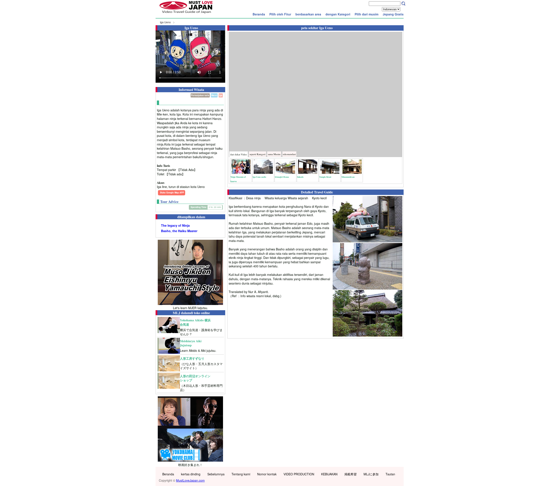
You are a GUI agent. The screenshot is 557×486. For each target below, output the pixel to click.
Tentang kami (241, 474)
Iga (220, 95)
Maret (214, 95)
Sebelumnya (216, 474)
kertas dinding (190, 474)
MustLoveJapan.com (190, 480)
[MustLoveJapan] (186, 14)
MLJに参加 (371, 474)
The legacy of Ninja (175, 225)
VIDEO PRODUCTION (299, 474)
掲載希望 (350, 474)
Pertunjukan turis (200, 95)
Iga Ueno (165, 22)
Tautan (390, 474)
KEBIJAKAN (329, 474)
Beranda (259, 14)
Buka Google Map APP (172, 192)
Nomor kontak (267, 474)
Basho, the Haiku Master (179, 231)
